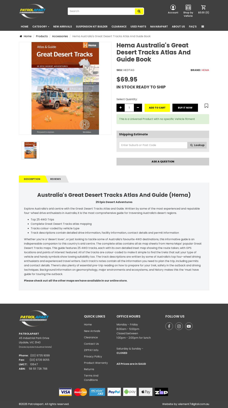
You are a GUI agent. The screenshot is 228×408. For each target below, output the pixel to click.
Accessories (60, 36)
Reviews (55, 179)
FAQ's (193, 26)
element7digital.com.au (193, 404)
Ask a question (163, 161)
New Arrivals (62, 26)
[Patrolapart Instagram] (179, 326)
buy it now (185, 107)
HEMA (205, 70)
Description (32, 179)
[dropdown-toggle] (203, 26)
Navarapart (159, 26)
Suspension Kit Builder (91, 26)
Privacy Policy (93, 356)
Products (42, 36)
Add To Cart (157, 107)
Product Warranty (96, 363)
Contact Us (91, 344)
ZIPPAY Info (91, 350)
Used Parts (138, 26)
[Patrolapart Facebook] (169, 326)
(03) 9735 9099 (40, 355)
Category (40, 26)
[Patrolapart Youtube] (189, 326)
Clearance (119, 26)
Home (24, 26)
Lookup (199, 145)
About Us (178, 26)
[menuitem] (203, 11)
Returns (89, 369)
